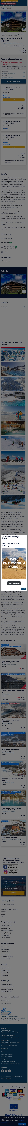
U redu (23, 589)
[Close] (26, 538)
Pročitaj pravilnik (14, 583)
